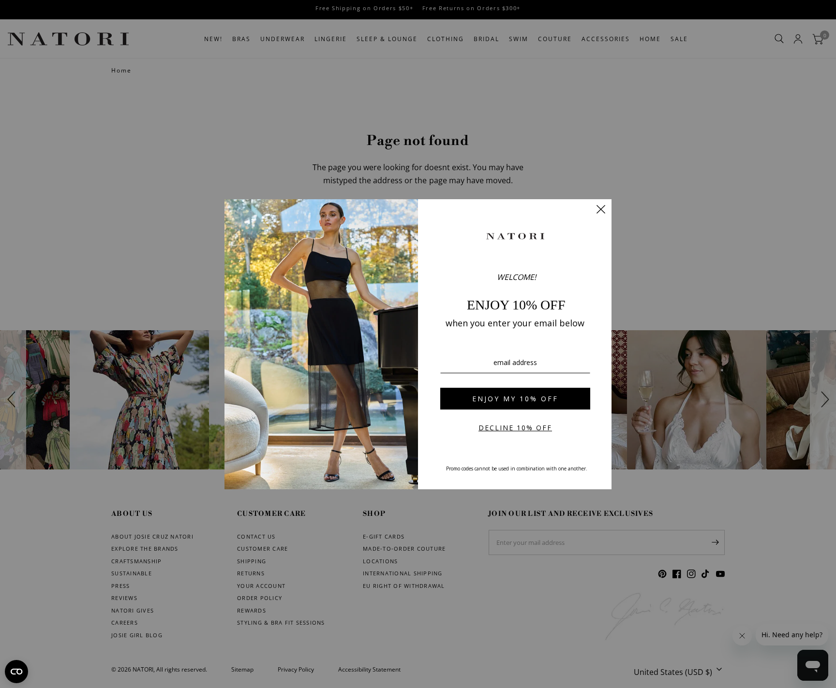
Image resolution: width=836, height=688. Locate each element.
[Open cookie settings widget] (16, 671)
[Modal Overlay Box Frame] (418, 344)
